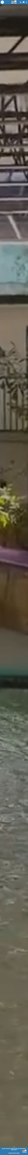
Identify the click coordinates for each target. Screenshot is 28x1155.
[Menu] (2, 2)
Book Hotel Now (14, 1153)
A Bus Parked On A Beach (14, 577)
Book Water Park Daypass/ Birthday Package (14, 1149)
